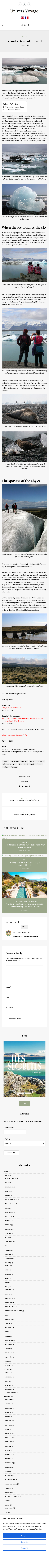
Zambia (8, 1254)
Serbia (7, 1471)
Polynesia (9, 1508)
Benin (7, 1183)
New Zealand (12, 1392)
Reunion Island (11, 1199)
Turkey (8, 1488)
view (24, 1103)
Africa (6, 1175)
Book (6, 1501)
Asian (6, 1287)
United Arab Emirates (13, 1311)
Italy (7, 1450)
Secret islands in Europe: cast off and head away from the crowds (25, 846)
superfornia (18, 931)
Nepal (7, 1332)
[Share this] (20, 786)
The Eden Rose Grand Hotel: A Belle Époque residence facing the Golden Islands (24, 905)
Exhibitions (8, 1492)
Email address (9, 1127)
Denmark (8, 1425)
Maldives (8, 1328)
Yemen (7, 1361)
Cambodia (9, 1302)
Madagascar (10, 1204)
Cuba (7, 1270)
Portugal (9, 1463)
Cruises (6, 1370)
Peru (7, 1278)
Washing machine (9, 764)
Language (7, 1139)
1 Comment (24, 781)
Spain (7, 1429)
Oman (7, 1336)
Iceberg (33, 761)
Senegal (8, 1233)
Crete (7, 1416)
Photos (7, 1512)
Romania (8, 1467)
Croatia (8, 1421)
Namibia (8, 1220)
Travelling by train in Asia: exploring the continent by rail (24, 863)
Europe (22, 842)
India (7, 1315)
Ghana (7, 1195)
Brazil (7, 1266)
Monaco (8, 1454)
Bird (26, 764)
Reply (24, 926)
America (7, 1263)
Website (9, 1007)
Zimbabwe (9, 1258)
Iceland (41, 761)
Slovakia (8, 1475)
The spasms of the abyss (13, 109)
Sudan (7, 1237)
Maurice (8, 1216)
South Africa (10, 1178)
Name (8, 987)
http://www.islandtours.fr (11, 708)
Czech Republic (11, 1484)
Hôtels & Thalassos (30, 901)
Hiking (5, 767)
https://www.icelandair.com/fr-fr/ (14, 735)
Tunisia (8, 1250)
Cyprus (8, 1412)
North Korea (10, 1306)
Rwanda (8, 1229)
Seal (32, 764)
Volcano (14, 767)
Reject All (24, 1548)
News (6, 1171)
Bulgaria (8, 1408)
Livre (27, 842)
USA (6, 1282)
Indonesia (9, 1319)
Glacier (24, 761)
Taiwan (8, 1349)
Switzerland (10, 1480)
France (20, 901)
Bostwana (9, 1187)
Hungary (8, 1442)
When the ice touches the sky (14, 107)
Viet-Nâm (8, 1357)
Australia (8, 1365)
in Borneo (9, 1298)
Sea (20, 764)
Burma (7, 1294)
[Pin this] (29, 786)
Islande (24, 36)
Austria (8, 1404)
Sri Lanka (8, 1344)
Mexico (8, 1274)
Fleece (38, 764)
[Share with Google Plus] (26, 786)
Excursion (15, 761)
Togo (7, 1246)
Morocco (9, 1212)
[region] (24, 1534)
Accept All (24, 1536)
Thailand (9, 1353)
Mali (7, 1208)
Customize (24, 1542)
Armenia (8, 1290)
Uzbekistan (9, 1340)
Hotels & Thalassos (11, 1496)
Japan (7, 1323)
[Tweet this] (23, 786)
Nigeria (8, 1225)
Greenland (9, 1437)
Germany (8, 1400)
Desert (5, 761)
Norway (8, 1459)
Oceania (8, 1389)
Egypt (7, 1191)
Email (8, 997)
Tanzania (9, 1242)
